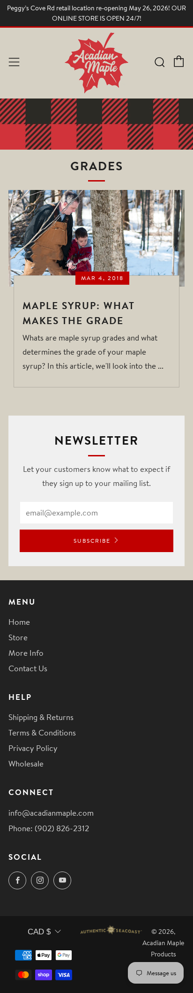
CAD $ (39, 931)
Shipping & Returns (41, 717)
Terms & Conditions (42, 732)
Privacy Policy (33, 748)
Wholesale (26, 763)
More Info (26, 652)
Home (19, 621)
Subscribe (92, 541)
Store (18, 637)
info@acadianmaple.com (51, 812)
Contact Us (27, 668)
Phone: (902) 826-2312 (48, 828)
